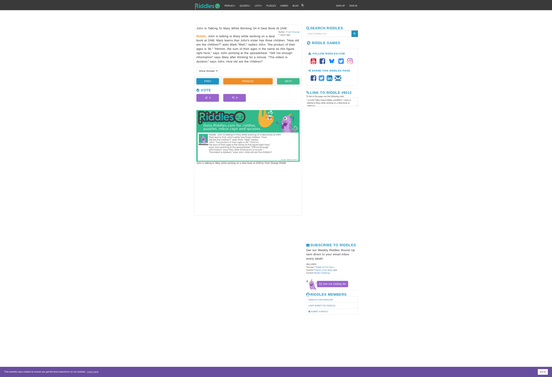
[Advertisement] (264, 18)
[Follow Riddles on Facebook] (323, 61)
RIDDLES (248, 81)
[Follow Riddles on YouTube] (314, 61)
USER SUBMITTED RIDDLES (321, 305)
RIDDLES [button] (229, 5)
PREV (207, 81)
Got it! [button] (543, 372)
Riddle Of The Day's (325, 267)
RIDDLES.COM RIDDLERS (320, 300)
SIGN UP (340, 5)
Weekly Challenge (322, 273)
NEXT (288, 81)
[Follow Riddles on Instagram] (350, 61)
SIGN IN (353, 5)
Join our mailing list (334, 283)
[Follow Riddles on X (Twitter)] (342, 61)
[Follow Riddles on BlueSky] (332, 61)
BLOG (296, 5)
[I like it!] (206, 97)
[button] (302, 6)
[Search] (354, 33)
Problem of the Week (323, 270)
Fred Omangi (293, 32)
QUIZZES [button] (244, 5)
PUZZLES (271, 5)
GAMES (284, 5)
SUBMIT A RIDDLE (319, 311)
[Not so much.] (233, 97)
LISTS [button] (258, 5)
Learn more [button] (92, 372)
